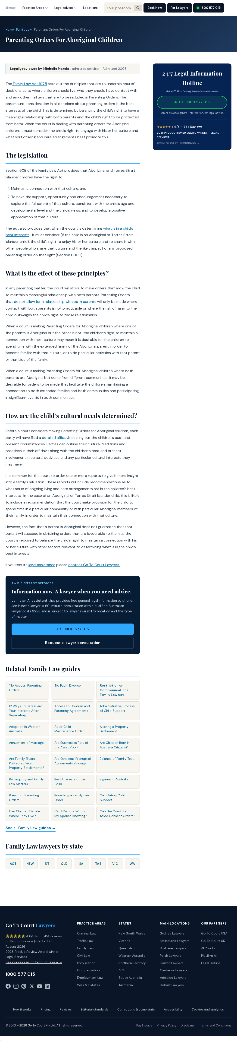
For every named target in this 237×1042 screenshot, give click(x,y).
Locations (90, 8)
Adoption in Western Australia (25, 729)
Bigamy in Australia (114, 779)
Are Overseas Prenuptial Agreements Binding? (72, 761)
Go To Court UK (213, 941)
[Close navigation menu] (0, 1040)
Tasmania (125, 985)
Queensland (127, 948)
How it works (22, 1009)
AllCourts (208, 948)
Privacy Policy (166, 1025)
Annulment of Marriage (26, 743)
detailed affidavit (56, 437)
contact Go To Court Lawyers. (94, 564)
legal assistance (41, 564)
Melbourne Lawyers (174, 941)
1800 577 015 (210, 8)
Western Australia (131, 955)
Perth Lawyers (170, 955)
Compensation (88, 970)
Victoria (124, 941)
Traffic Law (85, 941)
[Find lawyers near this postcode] (138, 8)
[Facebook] (8, 987)
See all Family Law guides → (31, 827)
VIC (115, 863)
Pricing (46, 1009)
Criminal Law (86, 933)
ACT (13, 863)
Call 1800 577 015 (73, 629)
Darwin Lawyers (172, 963)
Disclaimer (188, 1025)
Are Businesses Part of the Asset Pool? (71, 745)
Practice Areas (33, 8)
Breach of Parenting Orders (24, 797)
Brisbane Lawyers (173, 948)
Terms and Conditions (215, 1025)
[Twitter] (31, 987)
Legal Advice (63, 8)
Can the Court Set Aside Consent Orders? (117, 813)
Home (10, 30)
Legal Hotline (211, 963)
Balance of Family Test (117, 759)
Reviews (66, 1009)
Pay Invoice (144, 1025)
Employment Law (90, 977)
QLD (64, 863)
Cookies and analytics (208, 1009)
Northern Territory (132, 963)
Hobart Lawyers (172, 985)
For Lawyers (179, 8)
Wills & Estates (88, 985)
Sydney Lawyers (172, 933)
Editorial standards (94, 1009)
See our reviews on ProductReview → (178, 142)
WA (132, 863)
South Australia (130, 977)
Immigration (86, 963)
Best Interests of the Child (70, 781)
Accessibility (173, 1009)
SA (81, 863)
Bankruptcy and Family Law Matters (26, 781)
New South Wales (131, 933)
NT (47, 863)
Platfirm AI (209, 955)
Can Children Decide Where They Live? (24, 813)
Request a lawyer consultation (72, 642)
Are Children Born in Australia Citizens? (115, 745)
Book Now (154, 8)
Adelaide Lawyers (173, 977)
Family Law (24, 30)
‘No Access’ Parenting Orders (25, 687)
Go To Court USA (214, 933)
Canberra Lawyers (173, 970)
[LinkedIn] (47, 987)
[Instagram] (16, 987)
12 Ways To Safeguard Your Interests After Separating (25, 710)
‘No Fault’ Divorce (67, 685)
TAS (98, 863)
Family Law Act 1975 (29, 83)
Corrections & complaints (136, 1009)
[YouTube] (39, 987)
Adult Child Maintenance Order (69, 729)
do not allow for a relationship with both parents (55, 301)
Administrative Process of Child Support (117, 708)
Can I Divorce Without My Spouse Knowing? (71, 813)
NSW (30, 863)
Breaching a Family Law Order (72, 797)
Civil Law (83, 955)
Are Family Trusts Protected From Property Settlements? (26, 763)
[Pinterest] (23, 987)
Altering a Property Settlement (114, 729)
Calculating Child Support (112, 797)
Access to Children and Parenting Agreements (72, 708)
